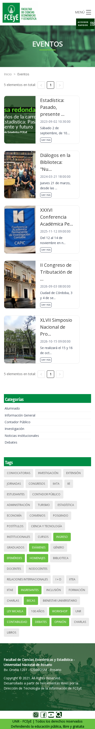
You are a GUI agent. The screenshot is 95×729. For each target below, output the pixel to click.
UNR (78, 611)
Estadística (66, 505)
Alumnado (12, 408)
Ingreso (62, 537)
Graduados (15, 547)
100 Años (37, 611)
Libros (11, 632)
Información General (20, 415)
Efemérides (14, 558)
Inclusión (53, 590)
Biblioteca (60, 558)
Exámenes (38, 547)
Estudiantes (15, 494)
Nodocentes (38, 569)
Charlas (13, 601)
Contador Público (17, 422)
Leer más (45, 139)
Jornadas (14, 484)
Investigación (14, 428)
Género (58, 547)
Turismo (44, 505)
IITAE (10, 590)
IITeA (72, 579)
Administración (18, 505)
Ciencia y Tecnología (46, 526)
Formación (77, 590)
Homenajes (37, 558)
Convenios (37, 516)
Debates (11, 442)
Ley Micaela (15, 611)
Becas (31, 601)
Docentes (14, 569)
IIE (68, 484)
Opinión (60, 622)
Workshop (60, 611)
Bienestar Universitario (60, 601)
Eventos (23, 74)
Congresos (37, 484)
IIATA (56, 484)
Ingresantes (30, 590)
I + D (58, 579)
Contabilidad (17, 622)
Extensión (73, 473)
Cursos (43, 537)
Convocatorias (18, 473)
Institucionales (18, 537)
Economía (14, 516)
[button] (85, 23)
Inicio (8, 74)
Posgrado (60, 516)
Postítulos (15, 526)
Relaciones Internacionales (27, 579)
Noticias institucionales (22, 435)
